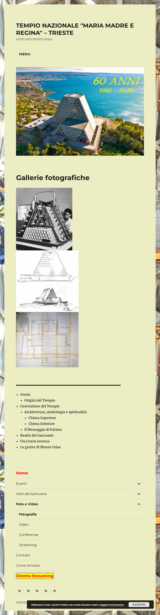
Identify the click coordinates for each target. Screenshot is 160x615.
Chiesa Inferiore (42, 424)
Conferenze (28, 535)
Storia (25, 394)
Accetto (138, 604)
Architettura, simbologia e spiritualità (55, 412)
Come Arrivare (28, 565)
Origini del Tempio (39, 400)
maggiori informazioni (111, 604)
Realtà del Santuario (37, 435)
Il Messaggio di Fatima (43, 429)
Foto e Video (27, 504)
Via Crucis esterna (35, 441)
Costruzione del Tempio (40, 406)
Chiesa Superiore (42, 418)
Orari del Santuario (31, 494)
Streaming (28, 545)
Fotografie (28, 514)
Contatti (23, 555)
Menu (25, 54)
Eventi (21, 484)
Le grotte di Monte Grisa (40, 447)
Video (24, 525)
